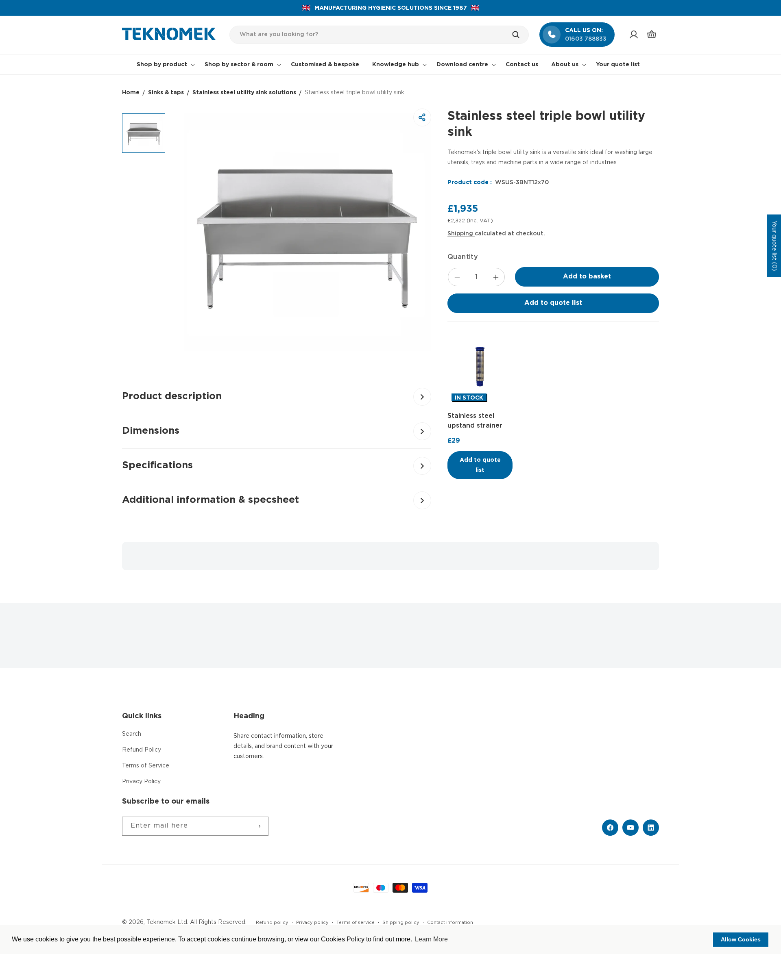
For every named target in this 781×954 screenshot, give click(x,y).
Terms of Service (145, 765)
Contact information (450, 923)
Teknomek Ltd (166, 922)
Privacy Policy (141, 781)
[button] (652, 34)
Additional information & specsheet (210, 499)
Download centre (462, 64)
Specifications (157, 465)
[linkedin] (651, 827)
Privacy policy (312, 923)
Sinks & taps (166, 92)
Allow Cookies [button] (741, 939)
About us (564, 64)
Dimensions (150, 430)
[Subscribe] (259, 826)
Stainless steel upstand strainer (474, 421)
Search (131, 734)
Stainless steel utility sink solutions (244, 92)
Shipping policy (400, 923)
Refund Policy (141, 750)
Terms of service (355, 923)
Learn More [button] (431, 939)
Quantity (462, 257)
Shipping (461, 233)
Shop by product (162, 64)
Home (131, 92)
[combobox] (379, 35)
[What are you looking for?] (520, 34)
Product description (172, 396)
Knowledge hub (395, 64)
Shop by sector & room (239, 64)
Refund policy (272, 923)
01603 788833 (585, 39)
